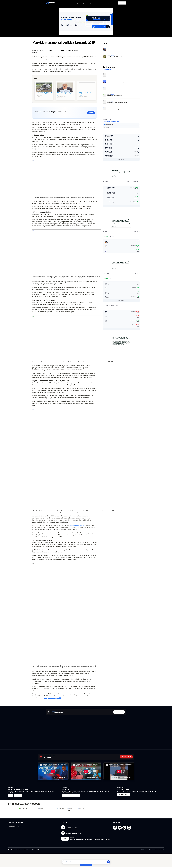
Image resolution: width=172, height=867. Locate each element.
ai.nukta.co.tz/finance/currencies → (109, 233)
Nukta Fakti (63, 3)
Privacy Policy (36, 850)
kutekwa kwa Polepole (77, 525)
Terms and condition (23, 850)
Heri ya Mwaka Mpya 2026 (52, 698)
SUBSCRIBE (18, 795)
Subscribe (122, 2)
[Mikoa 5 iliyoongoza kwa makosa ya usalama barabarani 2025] (44, 87)
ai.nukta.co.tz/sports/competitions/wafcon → (111, 121)
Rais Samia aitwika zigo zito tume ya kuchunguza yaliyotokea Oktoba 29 (65, 94)
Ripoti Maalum (92, 3)
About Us (11, 850)
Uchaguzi (77, 3)
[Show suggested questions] (63, 861)
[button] (61, 50)
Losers (112, 236)
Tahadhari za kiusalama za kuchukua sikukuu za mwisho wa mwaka (86, 94)
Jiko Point (70, 3)
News (99, 3)
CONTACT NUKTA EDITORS (71, 795)
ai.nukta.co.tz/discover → (107, 69)
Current (106, 130)
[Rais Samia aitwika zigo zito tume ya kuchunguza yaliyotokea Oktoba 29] (65, 87)
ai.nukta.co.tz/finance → (107, 275)
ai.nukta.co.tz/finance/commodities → (110, 183)
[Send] (108, 861)
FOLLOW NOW (118, 712)
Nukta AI (89, 865)
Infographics (84, 3)
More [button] (104, 3)
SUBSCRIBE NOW (125, 756)
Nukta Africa (148, 850)
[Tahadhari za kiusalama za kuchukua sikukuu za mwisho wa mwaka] (87, 87)
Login (114, 2)
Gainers (106, 236)
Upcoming (113, 130)
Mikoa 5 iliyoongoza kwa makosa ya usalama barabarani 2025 (44, 93)
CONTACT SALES (123, 794)
